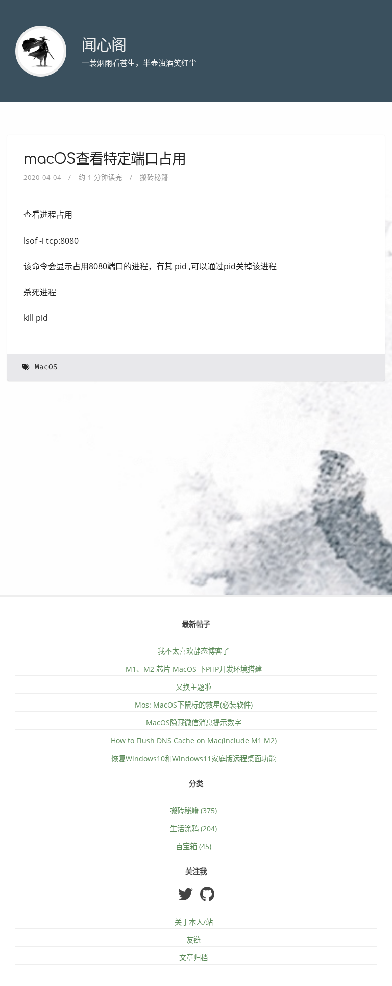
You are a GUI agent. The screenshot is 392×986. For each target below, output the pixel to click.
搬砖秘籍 (154, 177)
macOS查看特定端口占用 (104, 159)
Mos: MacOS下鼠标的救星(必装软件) (194, 705)
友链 (193, 940)
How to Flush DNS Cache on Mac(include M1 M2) (194, 740)
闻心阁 (104, 45)
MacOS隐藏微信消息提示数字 (193, 722)
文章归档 (193, 957)
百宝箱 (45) (193, 846)
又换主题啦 (193, 687)
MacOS (46, 367)
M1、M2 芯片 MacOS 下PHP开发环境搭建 (194, 669)
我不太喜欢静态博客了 (193, 651)
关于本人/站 (194, 922)
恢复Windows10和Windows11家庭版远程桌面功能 (193, 758)
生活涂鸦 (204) (193, 828)
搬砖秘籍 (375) (193, 810)
